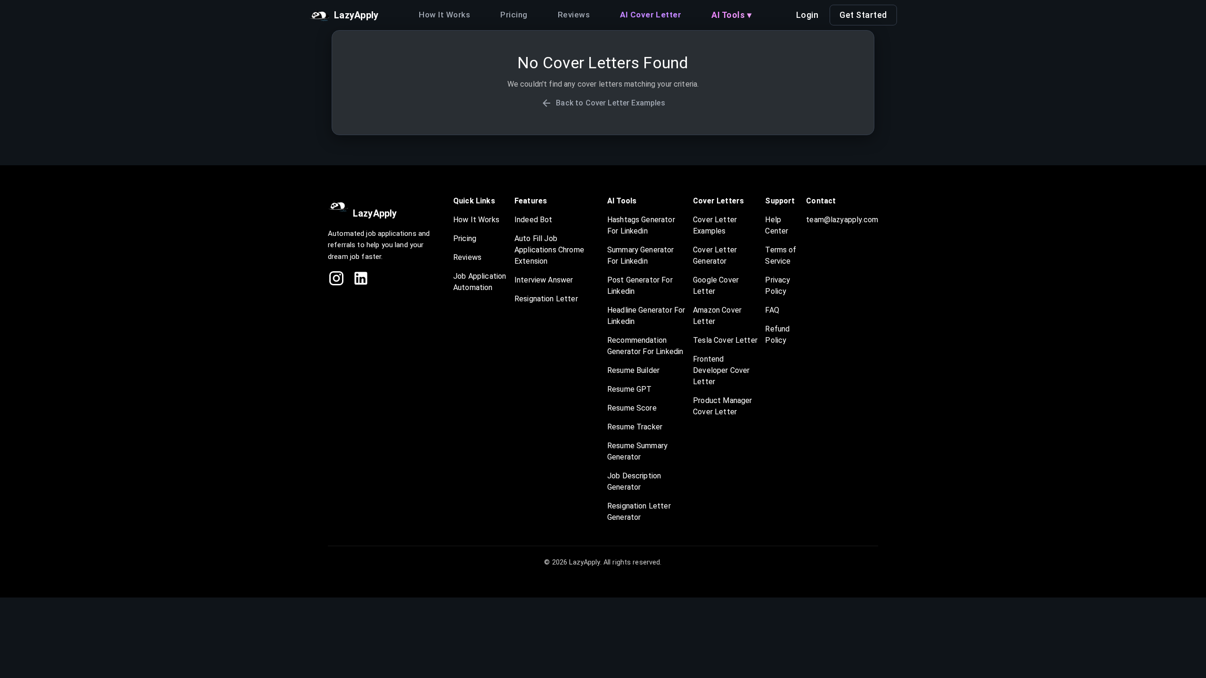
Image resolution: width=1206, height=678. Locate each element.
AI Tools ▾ (731, 15)
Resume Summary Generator (637, 451)
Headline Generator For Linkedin (646, 316)
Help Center (776, 225)
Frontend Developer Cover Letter (721, 370)
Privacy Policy (777, 285)
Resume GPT (629, 389)
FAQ (772, 310)
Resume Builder (633, 370)
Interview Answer (543, 279)
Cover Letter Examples (715, 225)
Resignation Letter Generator (639, 511)
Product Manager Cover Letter (722, 406)
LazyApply (375, 213)
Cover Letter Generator (715, 255)
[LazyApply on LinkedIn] (360, 278)
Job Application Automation (479, 282)
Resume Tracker (634, 426)
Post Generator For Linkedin (640, 285)
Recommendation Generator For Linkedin (645, 346)
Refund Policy (777, 334)
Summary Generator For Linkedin (640, 255)
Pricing (513, 14)
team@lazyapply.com (842, 219)
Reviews (574, 14)
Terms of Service (780, 255)
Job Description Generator (634, 481)
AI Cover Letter (650, 14)
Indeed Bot (533, 219)
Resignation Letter (546, 298)
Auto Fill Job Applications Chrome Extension (549, 250)
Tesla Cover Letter (725, 340)
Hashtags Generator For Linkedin (641, 225)
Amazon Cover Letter (717, 316)
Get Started (863, 15)
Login (807, 15)
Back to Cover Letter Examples (610, 102)
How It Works (444, 14)
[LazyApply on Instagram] (336, 278)
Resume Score (632, 408)
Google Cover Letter (716, 285)
